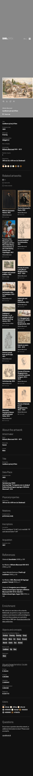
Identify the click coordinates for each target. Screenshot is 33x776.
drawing (12, 635)
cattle (10, 643)
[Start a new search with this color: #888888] (18, 166)
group (24, 635)
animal (20, 643)
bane (4, 656)
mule (10, 639)
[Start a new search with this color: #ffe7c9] (8, 166)
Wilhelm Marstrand (8, 149)
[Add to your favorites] (14, 101)
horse (19, 639)
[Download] (7, 101)
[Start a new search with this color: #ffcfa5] (3, 166)
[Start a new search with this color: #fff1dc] (6, 166)
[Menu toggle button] (29, 39)
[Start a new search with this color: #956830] (16, 166)
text (15, 643)
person (5, 639)
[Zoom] (3, 101)
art (14, 639)
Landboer (6, 649)
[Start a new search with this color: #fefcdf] (13, 166)
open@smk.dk (6, 735)
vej (11, 649)
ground (24, 639)
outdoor (5, 635)
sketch (5, 643)
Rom (15, 649)
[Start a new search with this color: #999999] (11, 166)
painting (18, 635)
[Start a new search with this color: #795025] (21, 166)
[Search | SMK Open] (7, 39)
